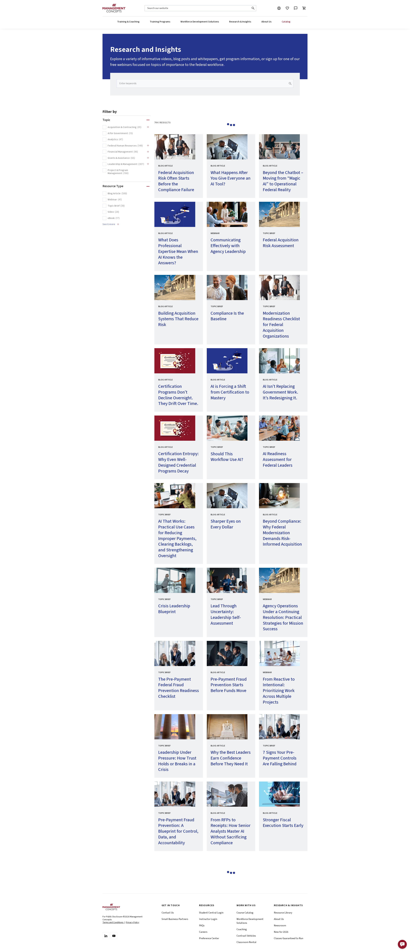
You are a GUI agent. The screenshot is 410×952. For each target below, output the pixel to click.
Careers (203, 932)
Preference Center (209, 938)
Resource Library (283, 912)
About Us (266, 21)
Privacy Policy (132, 922)
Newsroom (280, 925)
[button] (402, 944)
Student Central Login (211, 912)
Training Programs (160, 21)
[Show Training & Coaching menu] (139, 22)
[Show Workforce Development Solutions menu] (219, 22)
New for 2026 (281, 932)
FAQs (202, 925)
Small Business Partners (175, 919)
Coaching (242, 929)
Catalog (286, 21)
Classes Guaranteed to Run (288, 938)
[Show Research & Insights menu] (251, 22)
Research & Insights (240, 21)
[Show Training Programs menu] (170, 22)
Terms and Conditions (113, 922)
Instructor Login (208, 919)
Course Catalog (245, 912)
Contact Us (168, 912)
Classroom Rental (246, 942)
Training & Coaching (128, 21)
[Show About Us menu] (271, 22)
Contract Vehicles (246, 936)
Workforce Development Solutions (199, 21)
